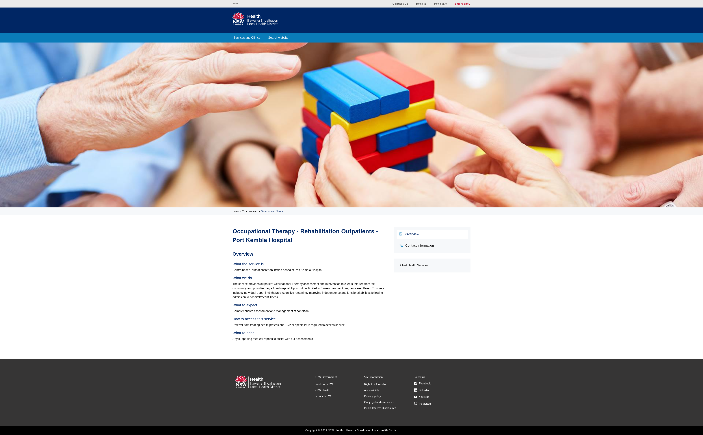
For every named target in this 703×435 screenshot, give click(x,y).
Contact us (400, 3)
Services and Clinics (246, 37)
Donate (421, 3)
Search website (278, 37)
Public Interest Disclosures (380, 408)
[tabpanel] (310, 294)
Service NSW (323, 396)
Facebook (424, 383)
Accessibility (371, 390)
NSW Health (322, 390)
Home (236, 3)
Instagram (424, 403)
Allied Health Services (413, 265)
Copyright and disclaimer (379, 402)
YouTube (423, 396)
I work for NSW (324, 384)
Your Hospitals (250, 211)
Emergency (462, 3)
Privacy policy (372, 396)
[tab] (432, 234)
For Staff (440, 3)
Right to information (375, 384)
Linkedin (423, 390)
